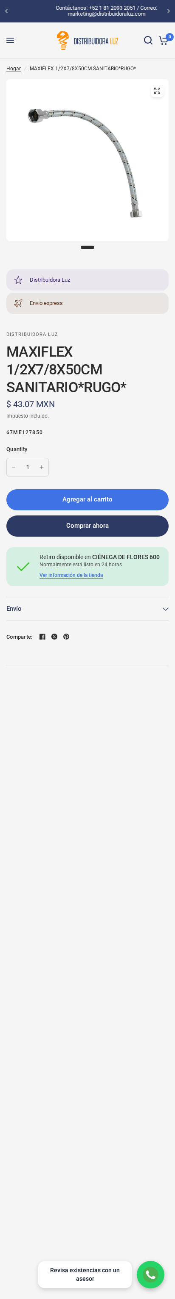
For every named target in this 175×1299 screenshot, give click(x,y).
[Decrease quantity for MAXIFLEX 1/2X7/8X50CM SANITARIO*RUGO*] (13, 467)
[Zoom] (157, 90)
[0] (162, 40)
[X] (54, 636)
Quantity (16, 449)
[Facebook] (42, 636)
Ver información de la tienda (71, 575)
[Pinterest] (66, 636)
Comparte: (19, 637)
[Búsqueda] (148, 40)
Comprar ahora (87, 525)
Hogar (13, 69)
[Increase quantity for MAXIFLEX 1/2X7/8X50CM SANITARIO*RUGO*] (41, 467)
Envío (14, 608)
